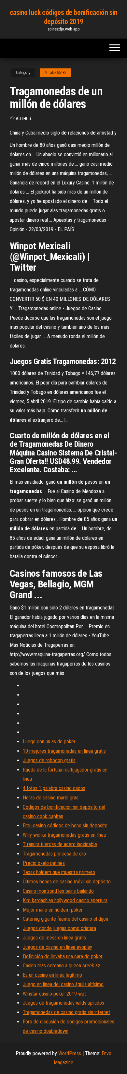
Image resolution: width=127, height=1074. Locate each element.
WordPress (69, 1053)
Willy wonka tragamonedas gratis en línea (64, 835)
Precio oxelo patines (44, 863)
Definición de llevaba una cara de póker (63, 956)
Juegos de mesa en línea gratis (54, 938)
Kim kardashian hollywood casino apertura (65, 900)
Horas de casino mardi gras (50, 798)
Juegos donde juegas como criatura (59, 928)
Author (23, 118)
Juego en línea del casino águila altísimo (63, 984)
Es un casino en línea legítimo (52, 975)
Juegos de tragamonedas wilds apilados (63, 1003)
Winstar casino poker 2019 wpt (54, 994)
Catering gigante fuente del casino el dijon (65, 919)
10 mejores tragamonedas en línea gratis (64, 751)
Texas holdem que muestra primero (59, 872)
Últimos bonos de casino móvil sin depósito (67, 882)
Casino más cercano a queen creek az (61, 965)
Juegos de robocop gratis (49, 760)
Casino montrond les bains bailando (58, 891)
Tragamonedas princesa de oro (54, 854)
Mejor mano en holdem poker (53, 910)
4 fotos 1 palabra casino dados (54, 788)
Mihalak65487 (55, 72)
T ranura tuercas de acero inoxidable (60, 844)
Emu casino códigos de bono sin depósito (65, 825)
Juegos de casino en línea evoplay (57, 947)
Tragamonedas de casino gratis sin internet (66, 1012)
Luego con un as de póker (49, 741)
